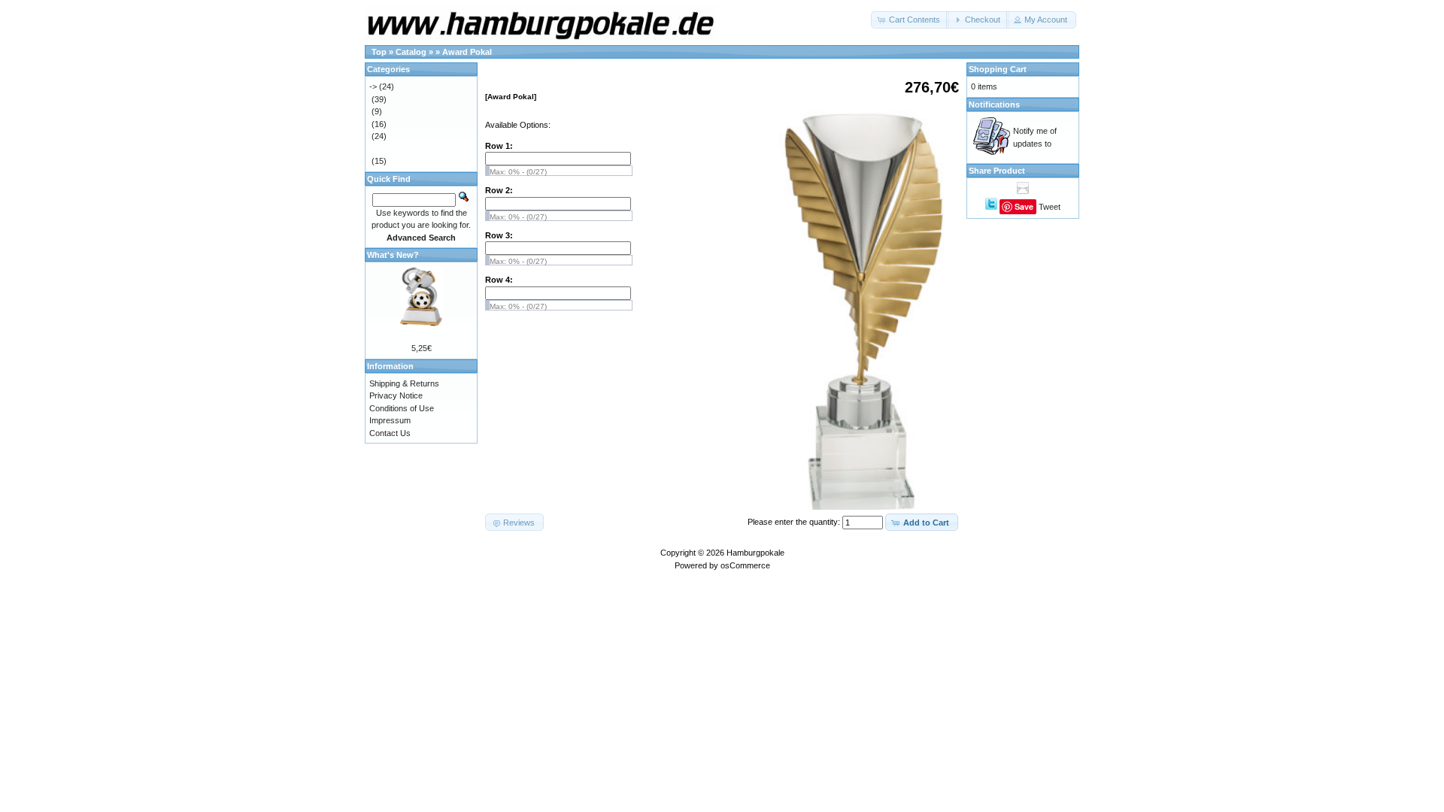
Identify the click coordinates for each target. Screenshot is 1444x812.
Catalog (411, 51)
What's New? (393, 254)
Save (1024, 206)
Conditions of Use (401, 408)
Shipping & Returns (404, 383)
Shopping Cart (998, 69)
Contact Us (390, 433)
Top (379, 51)
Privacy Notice (396, 395)
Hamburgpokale (755, 552)
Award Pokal (467, 51)
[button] (910, 20)
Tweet (1049, 206)
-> (373, 86)
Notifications (994, 104)
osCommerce (745, 565)
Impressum (390, 420)
